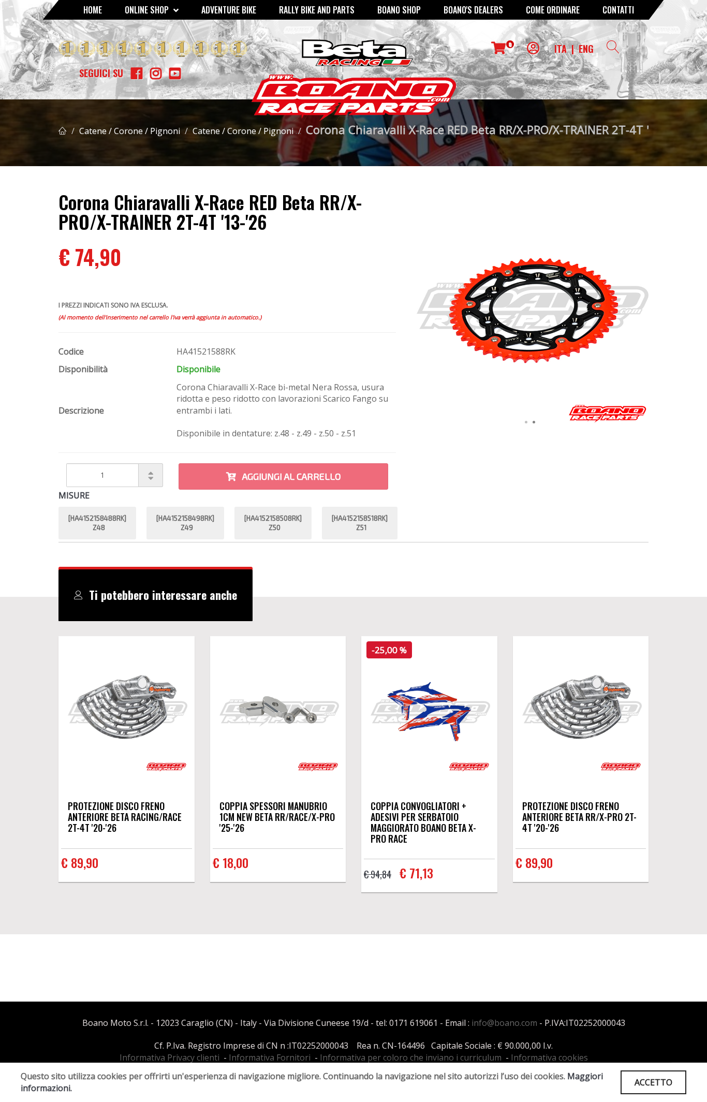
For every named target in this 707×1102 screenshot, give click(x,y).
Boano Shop (399, 10)
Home (92, 10)
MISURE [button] (74, 495)
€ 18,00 (230, 862)
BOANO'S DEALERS (473, 10)
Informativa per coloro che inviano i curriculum (411, 1057)
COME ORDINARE (553, 10)
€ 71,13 (416, 872)
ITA (560, 48)
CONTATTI (618, 10)
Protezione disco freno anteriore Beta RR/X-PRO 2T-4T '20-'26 (579, 816)
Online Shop (148, 10)
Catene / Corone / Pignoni (129, 131)
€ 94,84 (377, 874)
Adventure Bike (228, 10)
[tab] (155, 595)
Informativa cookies (549, 1057)
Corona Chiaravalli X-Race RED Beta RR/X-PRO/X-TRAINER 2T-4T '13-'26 (494, 129)
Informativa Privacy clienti (169, 1057)
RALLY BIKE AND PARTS (317, 10)
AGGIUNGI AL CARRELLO (288, 476)
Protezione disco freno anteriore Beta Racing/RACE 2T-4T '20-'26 (125, 816)
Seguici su (101, 73)
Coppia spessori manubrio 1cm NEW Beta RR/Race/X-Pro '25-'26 (277, 816)
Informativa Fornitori (270, 1057)
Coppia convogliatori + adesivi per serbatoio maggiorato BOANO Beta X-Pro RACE (423, 822)
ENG (586, 48)
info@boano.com (504, 1022)
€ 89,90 (79, 862)
